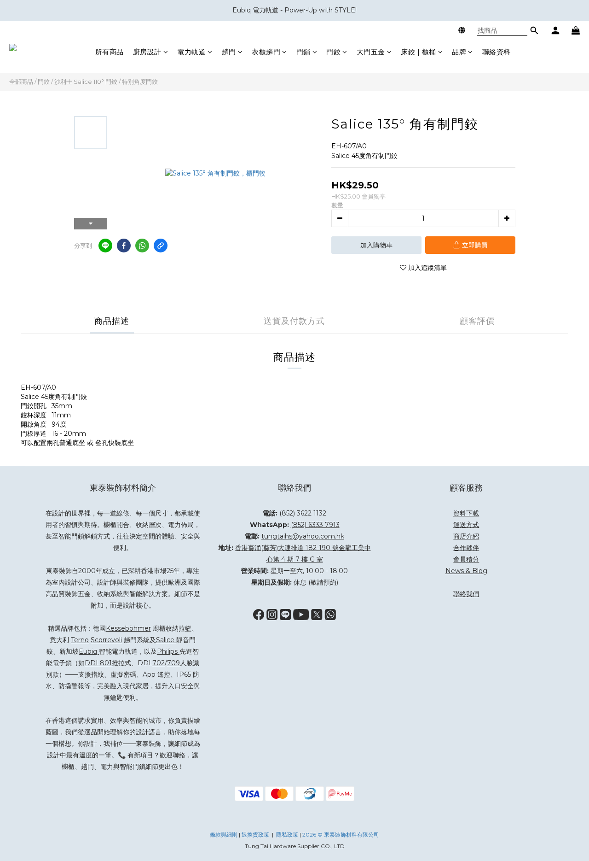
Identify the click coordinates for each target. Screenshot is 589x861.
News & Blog (466, 571)
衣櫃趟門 (266, 51)
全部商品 (21, 81)
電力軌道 (191, 51)
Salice (165, 640)
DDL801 (98, 663)
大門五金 (371, 51)
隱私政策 (287, 834)
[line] (105, 245)
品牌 (459, 51)
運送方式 (466, 525)
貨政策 (261, 834)
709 (173, 663)
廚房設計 (147, 51)
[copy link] (160, 245)
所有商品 (109, 51)
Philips (168, 651)
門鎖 (303, 51)
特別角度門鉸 (140, 81)
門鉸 (333, 51)
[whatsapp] (142, 245)
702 (158, 663)
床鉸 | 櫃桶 (418, 51)
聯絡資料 (496, 51)
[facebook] (124, 245)
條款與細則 (223, 834)
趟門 (229, 51)
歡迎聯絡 (172, 755)
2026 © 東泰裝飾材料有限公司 (340, 834)
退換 (247, 834)
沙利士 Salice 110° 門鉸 (85, 81)
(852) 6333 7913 (315, 525)
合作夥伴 (466, 548)
